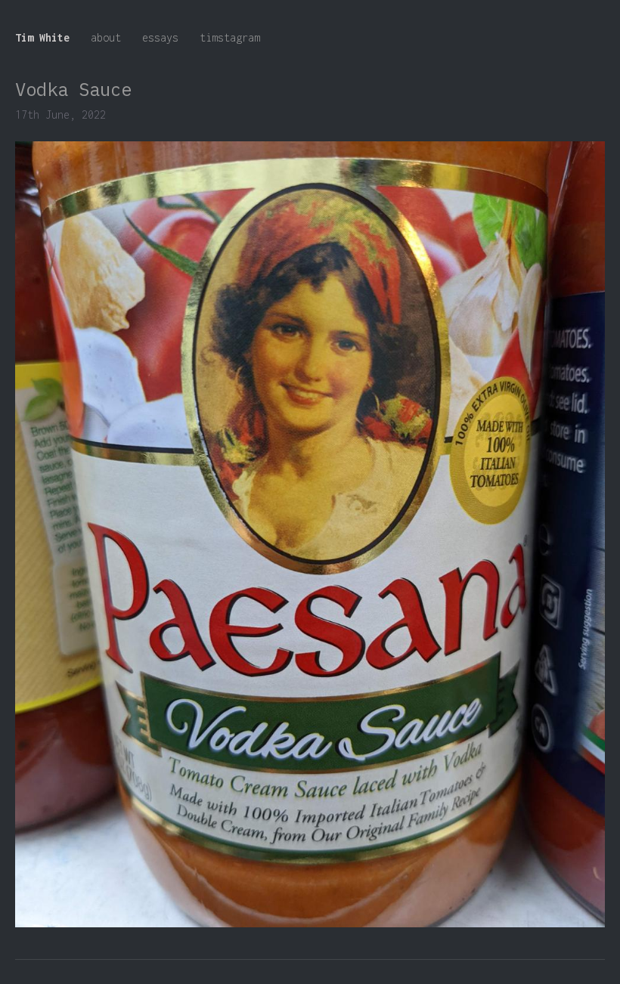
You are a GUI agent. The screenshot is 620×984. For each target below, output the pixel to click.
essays (160, 37)
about (106, 37)
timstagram (230, 37)
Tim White (42, 37)
